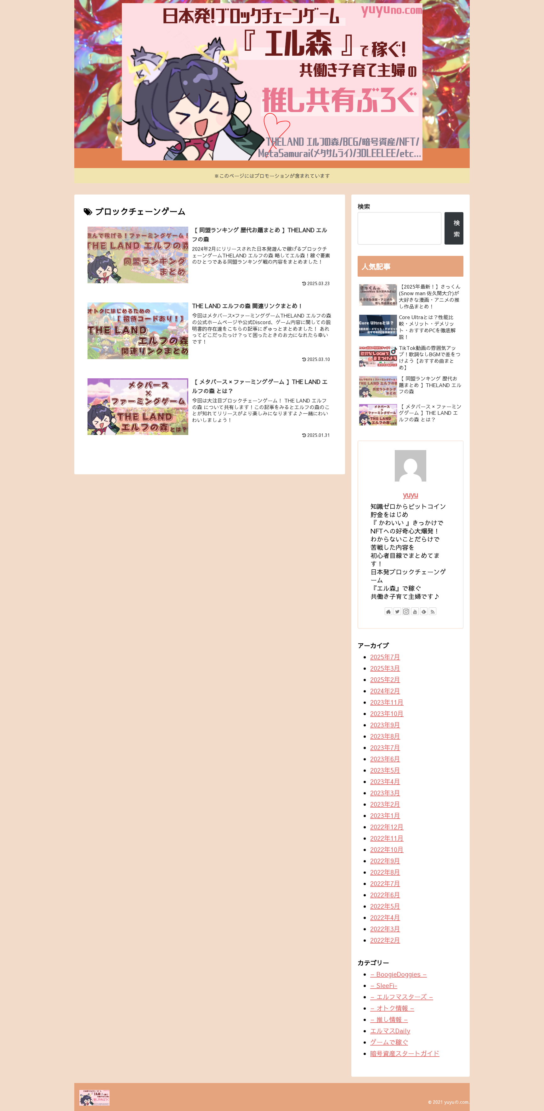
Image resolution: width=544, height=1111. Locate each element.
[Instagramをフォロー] (406, 611)
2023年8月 (385, 736)
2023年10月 (387, 713)
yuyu (410, 494)
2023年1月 (385, 815)
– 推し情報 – (389, 1019)
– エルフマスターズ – (401, 996)
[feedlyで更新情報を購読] (424, 611)
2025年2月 (385, 679)
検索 (364, 206)
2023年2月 (385, 804)
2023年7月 (385, 747)
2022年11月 (387, 838)
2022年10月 (387, 849)
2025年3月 (385, 668)
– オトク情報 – (392, 1008)
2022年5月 (385, 906)
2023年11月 (387, 702)
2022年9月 (385, 860)
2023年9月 (385, 724)
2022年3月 (385, 928)
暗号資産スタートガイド (404, 1053)
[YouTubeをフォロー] (415, 611)
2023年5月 (385, 770)
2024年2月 (385, 690)
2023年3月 (385, 792)
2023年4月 (385, 781)
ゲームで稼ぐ (389, 1042)
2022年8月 (385, 872)
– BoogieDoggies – (398, 974)
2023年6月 (385, 758)
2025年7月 (385, 656)
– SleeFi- (383, 985)
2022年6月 (385, 894)
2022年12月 (387, 826)
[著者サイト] (388, 611)
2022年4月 (385, 917)
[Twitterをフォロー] (397, 611)
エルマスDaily (390, 1030)
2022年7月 (385, 883)
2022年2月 (385, 940)
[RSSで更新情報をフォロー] (432, 611)
